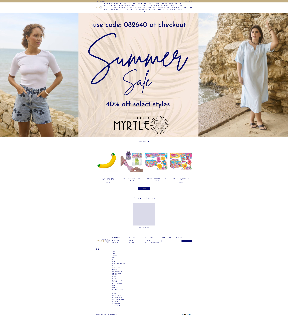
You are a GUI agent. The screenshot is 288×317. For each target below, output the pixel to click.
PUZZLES (114, 259)
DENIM (180, 5)
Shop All (142, 11)
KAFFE (144, 7)
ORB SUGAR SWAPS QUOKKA (131, 178)
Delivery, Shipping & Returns (152, 242)
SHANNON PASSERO (163, 7)
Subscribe (186, 241)
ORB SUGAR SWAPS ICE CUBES (156, 178)
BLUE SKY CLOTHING (135, 7)
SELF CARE (123, 3)
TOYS (113, 244)
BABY (134, 3)
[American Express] (190, 314)
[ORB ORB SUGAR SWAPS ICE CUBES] (156, 161)
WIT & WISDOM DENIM (142, 9)
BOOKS (114, 265)
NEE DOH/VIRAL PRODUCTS (168, 5)
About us (147, 240)
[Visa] (188, 314)
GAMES (171, 3)
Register (131, 240)
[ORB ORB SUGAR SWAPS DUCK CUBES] (181, 161)
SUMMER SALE (161, 9)
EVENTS (144, 5)
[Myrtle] (99, 8)
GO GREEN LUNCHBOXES (116, 5)
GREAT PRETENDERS (153, 5)
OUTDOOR (152, 9)
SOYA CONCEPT (171, 9)
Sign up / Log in (188, 1)
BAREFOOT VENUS (129, 9)
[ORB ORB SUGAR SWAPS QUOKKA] (132, 161)
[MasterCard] (185, 314)
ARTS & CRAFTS (136, 5)
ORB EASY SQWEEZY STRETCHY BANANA (107, 178)
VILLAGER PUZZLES (116, 9)
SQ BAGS (109, 7)
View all (144, 188)
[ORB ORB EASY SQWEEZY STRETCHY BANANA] (107, 161)
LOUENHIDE (106, 9)
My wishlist (131, 244)
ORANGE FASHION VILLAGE (121, 7)
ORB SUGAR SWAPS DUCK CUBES (180, 178)
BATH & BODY (116, 240)
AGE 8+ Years (164, 3)
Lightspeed (114, 314)
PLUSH (105, 5)
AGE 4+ (151, 3)
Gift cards (179, 9)
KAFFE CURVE (152, 7)
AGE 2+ (140, 3)
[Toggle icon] (185, 7)
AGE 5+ (157, 3)
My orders (131, 242)
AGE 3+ (145, 3)
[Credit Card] (183, 314)
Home (106, 3)
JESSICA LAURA (174, 7)
